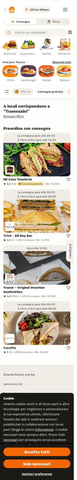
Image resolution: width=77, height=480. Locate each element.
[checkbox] (11, 73)
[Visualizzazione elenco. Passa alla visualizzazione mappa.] (70, 33)
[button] (9, 9)
